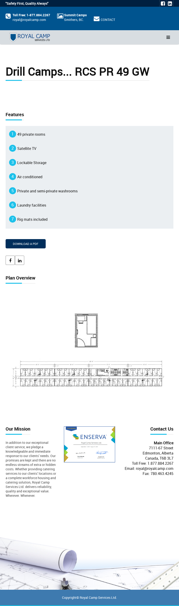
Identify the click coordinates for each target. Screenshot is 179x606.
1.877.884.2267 (160, 463)
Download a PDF (25, 244)
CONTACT (108, 19)
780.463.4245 (162, 473)
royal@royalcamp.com (29, 19)
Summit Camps (75, 15)
